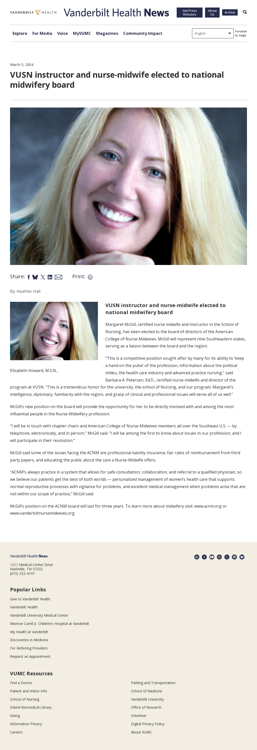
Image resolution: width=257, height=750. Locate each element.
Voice (62, 33)
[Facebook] (204, 556)
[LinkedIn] (234, 556)
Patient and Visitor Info (28, 691)
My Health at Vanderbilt (29, 631)
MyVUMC (82, 33)
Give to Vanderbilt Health (30, 599)
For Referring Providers (29, 648)
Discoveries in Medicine (29, 639)
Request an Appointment (30, 656)
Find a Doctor (21, 682)
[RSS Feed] (196, 556)
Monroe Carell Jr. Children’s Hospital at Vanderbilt (49, 623)
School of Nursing (24, 699)
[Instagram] (219, 556)
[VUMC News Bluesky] (241, 556)
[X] (226, 556)
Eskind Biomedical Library (30, 707)
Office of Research (146, 707)
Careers (16, 732)
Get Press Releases (190, 13)
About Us (212, 13)
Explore (20, 33)
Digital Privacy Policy (147, 723)
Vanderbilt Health (24, 607)
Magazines (107, 33)
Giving (15, 715)
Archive (230, 12)
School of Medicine (146, 691)
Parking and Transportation (153, 682)
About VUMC (141, 732)
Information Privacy (26, 723)
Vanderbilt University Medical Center (39, 615)
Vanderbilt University (147, 699)
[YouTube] (211, 556)
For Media (42, 33)
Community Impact (142, 33)
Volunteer (139, 715)
